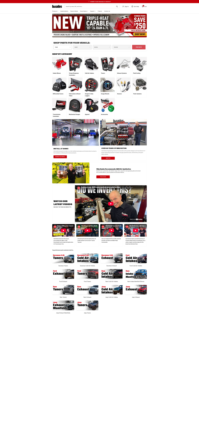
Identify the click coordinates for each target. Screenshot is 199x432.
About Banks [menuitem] (83, 11)
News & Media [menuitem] (74, 11)
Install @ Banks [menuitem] (64, 11)
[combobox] (92, 6)
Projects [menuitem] (100, 11)
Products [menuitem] (54, 11)
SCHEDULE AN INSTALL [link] (60, 156)
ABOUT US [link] (108, 158)
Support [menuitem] (92, 11)
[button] (103, 176)
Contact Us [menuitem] (107, 11)
